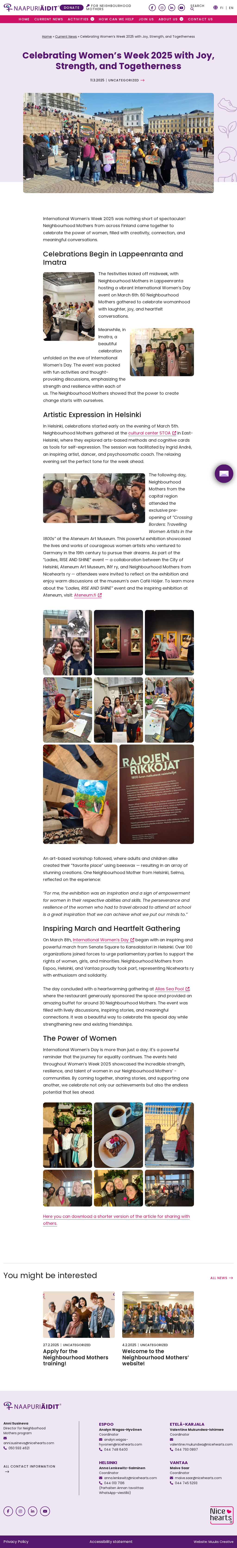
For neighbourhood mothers (108, 7)
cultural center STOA (152, 433)
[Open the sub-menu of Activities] (92, 19)
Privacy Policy (15, 1541)
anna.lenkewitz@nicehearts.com (130, 1478)
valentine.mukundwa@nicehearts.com (201, 1444)
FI (221, 7)
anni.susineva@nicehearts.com (28, 1443)
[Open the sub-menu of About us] (181, 19)
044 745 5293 (186, 1483)
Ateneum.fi (88, 595)
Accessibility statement (111, 1541)
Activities (78, 19)
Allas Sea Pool (172, 989)
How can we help (116, 19)
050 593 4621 (19, 1448)
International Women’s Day (103, 940)
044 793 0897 (186, 1449)
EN (231, 7)
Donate (72, 7)
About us (168, 19)
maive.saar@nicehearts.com (198, 1478)
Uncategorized (123, 80)
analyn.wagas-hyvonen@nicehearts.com (120, 1442)
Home (24, 19)
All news (218, 1278)
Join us (146, 19)
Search (197, 6)
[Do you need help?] (224, 474)
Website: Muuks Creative (214, 1541)
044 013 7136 (114, 1483)
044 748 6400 (116, 1449)
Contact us (200, 19)
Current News (48, 19)
